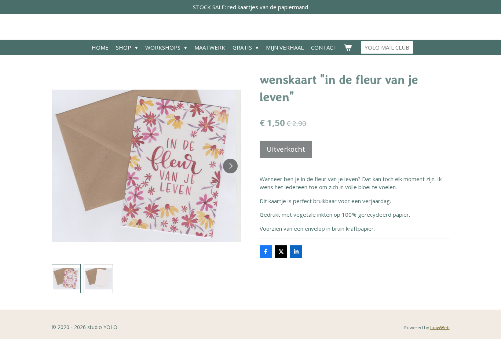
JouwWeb (440, 327)
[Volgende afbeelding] (230, 166)
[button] (66, 278)
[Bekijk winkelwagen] (347, 47)
